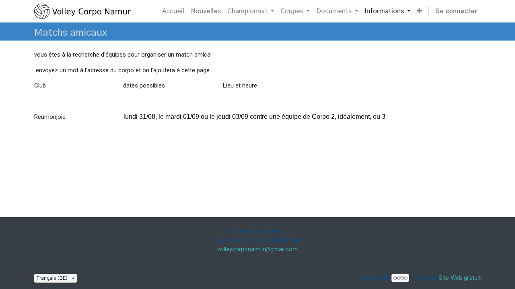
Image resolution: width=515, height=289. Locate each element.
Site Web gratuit (460, 277)
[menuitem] (173, 11)
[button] (419, 11)
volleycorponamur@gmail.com (257, 249)
